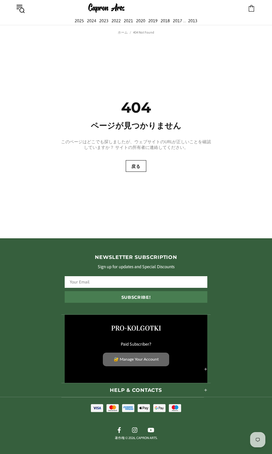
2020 (140, 20)
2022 (116, 20)
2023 (103, 20)
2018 (165, 20)
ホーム (123, 32)
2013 (192, 20)
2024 (91, 20)
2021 (128, 20)
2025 (79, 20)
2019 (153, 20)
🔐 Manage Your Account (136, 359)
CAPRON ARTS (106, 8)
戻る (135, 166)
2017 (177, 20)
